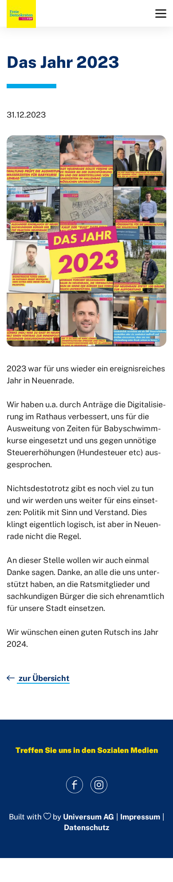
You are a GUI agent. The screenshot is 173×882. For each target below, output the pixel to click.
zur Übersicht (43, 678)
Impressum (140, 817)
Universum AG (88, 816)
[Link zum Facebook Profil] (74, 785)
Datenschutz (86, 827)
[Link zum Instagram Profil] (99, 785)
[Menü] (160, 13)
